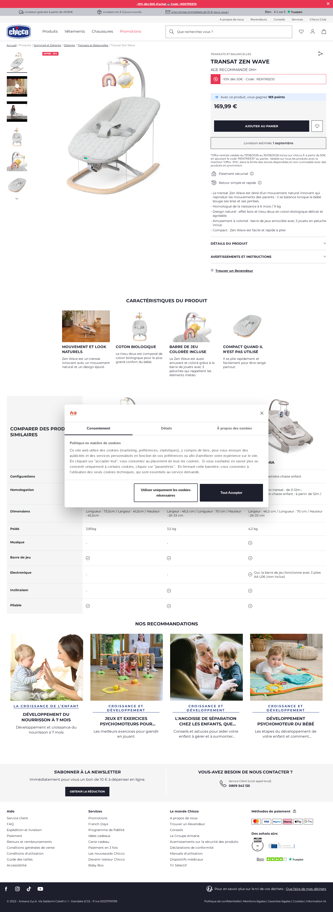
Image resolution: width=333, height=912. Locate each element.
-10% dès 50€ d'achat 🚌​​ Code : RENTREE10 (167, 4)
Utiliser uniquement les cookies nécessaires (166, 492)
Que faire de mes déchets (306, 889)
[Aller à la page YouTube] (40, 889)
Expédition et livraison (24, 830)
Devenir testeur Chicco (106, 859)
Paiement (14, 836)
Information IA (316, 901)
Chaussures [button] (102, 31)
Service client (17, 818)
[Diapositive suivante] (17, 197)
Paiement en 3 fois (103, 848)
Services (297, 19)
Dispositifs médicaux (186, 859)
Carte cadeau (98, 842)
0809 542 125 (239, 786)
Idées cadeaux (99, 836)
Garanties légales (279, 901)
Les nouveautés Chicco (106, 853)
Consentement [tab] (98, 428)
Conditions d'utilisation (25, 853)
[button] (17, 62)
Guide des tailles (20, 859)
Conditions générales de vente (31, 848)
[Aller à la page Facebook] (6, 889)
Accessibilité (17, 865)
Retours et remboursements (29, 842)
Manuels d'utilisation (186, 853)
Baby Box (96, 865)
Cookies (298, 901)
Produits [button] (50, 31)
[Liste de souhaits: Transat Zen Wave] (317, 126)
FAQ (10, 824)
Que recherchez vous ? (195, 32)
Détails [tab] (166, 428)
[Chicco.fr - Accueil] (19, 32)
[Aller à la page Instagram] (17, 889)
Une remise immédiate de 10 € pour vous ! (200, 12)
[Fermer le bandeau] (261, 413)
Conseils (279, 19)
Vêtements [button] (75, 31)
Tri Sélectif (178, 865)
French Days (98, 824)
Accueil (12, 45)
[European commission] (281, 844)
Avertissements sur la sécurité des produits (204, 842)
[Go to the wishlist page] (301, 31)
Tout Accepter (231, 493)
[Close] (328, 3)
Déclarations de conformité (191, 848)
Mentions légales (254, 901)
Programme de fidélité (106, 830)
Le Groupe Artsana (184, 836)
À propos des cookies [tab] (234, 428)
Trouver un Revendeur (187, 824)
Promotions (97, 818)
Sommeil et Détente (47, 45)
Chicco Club (318, 19)
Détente (69, 45)
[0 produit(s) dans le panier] (322, 35)
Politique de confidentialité (222, 901)
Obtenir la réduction (87, 791)
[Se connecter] (312, 31)
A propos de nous (232, 19)
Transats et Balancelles (93, 45)
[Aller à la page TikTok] (29, 889)
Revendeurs (259, 19)
